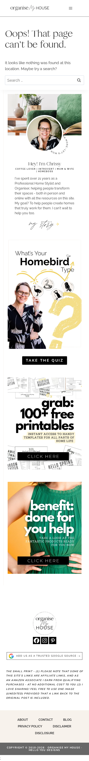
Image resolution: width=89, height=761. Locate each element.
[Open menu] (70, 8)
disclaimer (62, 726)
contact (45, 720)
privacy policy (30, 726)
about (22, 720)
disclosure (44, 733)
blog (67, 720)
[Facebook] (36, 640)
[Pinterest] (52, 640)
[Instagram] (44, 640)
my (42, 223)
